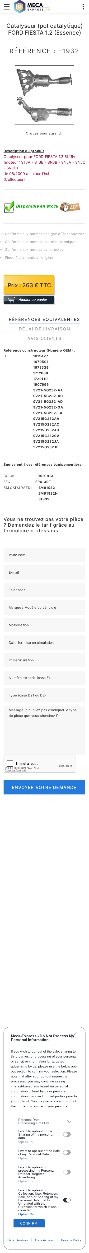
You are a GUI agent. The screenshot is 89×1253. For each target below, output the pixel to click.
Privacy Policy (71, 1240)
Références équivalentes (44, 319)
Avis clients (44, 338)
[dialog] (44, 1138)
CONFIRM (29, 1223)
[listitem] (44, 1121)
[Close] (75, 1036)
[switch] (67, 1134)
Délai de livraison (44, 328)
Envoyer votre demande (44, 787)
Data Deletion (17, 1240)
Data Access (44, 1240)
